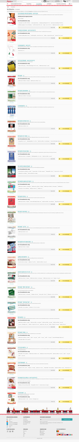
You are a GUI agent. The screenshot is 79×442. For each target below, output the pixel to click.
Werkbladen (49, 3)
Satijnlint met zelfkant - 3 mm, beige (47, 322)
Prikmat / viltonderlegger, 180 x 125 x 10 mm (32, 65)
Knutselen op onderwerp (61, 3)
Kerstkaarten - (21, 317)
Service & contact (57, 1)
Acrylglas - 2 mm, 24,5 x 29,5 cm (47, 24)
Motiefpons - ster (40, 188)
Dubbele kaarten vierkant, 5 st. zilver (23, 398)
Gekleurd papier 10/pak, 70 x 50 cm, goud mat (24, 339)
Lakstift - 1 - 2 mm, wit (41, 337)
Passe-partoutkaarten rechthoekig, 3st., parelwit (24, 171)
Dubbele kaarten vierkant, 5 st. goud (44, 65)
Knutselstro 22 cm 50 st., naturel (22, 367)
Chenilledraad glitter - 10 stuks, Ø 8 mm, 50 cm (37, 35)
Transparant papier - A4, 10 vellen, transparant (38, 171)
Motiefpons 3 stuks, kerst (33, 188)
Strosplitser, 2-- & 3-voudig (31, 367)
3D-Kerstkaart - (21, 393)
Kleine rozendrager (20, 18)
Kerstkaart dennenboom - (23, 91)
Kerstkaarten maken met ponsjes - (25, 181)
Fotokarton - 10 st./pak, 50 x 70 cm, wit (34, 324)
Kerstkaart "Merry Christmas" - (24, 287)
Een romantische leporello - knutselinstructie (27, 377)
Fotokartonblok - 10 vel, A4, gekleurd (23, 307)
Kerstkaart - (20, 75)
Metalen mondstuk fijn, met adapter (33, 173)
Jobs (23, 432)
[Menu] (7, 4)
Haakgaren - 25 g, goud (57, 278)
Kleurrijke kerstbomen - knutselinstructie (27, 30)
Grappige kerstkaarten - (23, 257)
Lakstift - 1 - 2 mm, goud (48, 337)
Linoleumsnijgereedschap (34, 22)
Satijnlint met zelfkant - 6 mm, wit (47, 156)
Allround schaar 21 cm (21, 50)
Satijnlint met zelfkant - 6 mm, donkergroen (44, 141)
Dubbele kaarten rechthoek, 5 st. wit (35, 80)
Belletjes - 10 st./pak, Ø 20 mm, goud (49, 35)
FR (71, 3)
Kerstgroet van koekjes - (23, 211)
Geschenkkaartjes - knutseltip (24, 45)
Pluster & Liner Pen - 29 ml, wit (58, 171)
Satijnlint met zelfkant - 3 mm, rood (58, 322)
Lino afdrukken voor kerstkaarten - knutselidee (28, 13)
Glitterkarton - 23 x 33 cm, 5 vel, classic (53, 294)
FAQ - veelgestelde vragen (26, 422)
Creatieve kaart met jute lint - (24, 272)
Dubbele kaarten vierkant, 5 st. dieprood (23, 201)
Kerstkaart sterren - (22, 332)
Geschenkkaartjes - (22, 106)
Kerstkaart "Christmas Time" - (24, 302)
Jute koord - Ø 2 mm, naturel (59, 35)
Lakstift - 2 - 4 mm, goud (34, 337)
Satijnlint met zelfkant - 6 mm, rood (41, 261)
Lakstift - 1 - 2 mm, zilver (21, 355)
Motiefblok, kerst (60, 186)
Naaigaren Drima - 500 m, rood (44, 324)
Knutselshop (29, 3)
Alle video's (42, 432)
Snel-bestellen (57, 0)
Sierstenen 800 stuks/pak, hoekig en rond (56, 141)
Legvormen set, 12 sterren (39, 367)
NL (69, 3)
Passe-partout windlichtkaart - (24, 166)
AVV (23, 434)
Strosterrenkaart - (22, 362)
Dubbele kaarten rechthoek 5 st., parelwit (23, 322)
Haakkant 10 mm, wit (63, 324)
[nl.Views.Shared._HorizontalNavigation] (8, 7)
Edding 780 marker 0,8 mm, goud (59, 201)
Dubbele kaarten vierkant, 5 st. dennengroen (36, 278)
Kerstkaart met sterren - (23, 136)
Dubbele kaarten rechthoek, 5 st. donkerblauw (24, 186)
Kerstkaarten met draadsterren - (25, 242)
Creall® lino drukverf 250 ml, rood (37, 24)
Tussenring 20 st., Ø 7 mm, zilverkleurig (23, 188)
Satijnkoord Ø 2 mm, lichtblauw (22, 173)
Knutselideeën (39, 3)
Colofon (24, 433)
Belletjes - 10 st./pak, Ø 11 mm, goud (54, 324)
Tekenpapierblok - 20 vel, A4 (22, 141)
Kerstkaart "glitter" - (22, 226)
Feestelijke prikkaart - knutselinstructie (26, 60)
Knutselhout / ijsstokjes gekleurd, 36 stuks (24, 35)
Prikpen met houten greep (21, 65)
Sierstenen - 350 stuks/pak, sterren (22, 324)
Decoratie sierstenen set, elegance (23, 261)
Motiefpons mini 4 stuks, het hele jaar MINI (46, 353)
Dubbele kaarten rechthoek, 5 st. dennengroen (24, 95)
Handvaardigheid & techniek (16, 3)
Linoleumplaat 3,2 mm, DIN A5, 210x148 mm (24, 22)
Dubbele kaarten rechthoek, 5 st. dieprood (24, 80)
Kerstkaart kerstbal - (22, 196)
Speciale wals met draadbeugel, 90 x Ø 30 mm (57, 22)
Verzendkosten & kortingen (27, 421)
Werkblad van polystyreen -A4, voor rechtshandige (25, 24)
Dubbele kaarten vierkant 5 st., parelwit (57, 24)
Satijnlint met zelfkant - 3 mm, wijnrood (36, 322)
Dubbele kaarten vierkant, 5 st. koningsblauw (24, 156)
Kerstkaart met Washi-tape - (24, 121)
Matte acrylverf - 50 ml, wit (42, 294)
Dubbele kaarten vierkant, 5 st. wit (23, 231)
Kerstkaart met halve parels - (24, 151)
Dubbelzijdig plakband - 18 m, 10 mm (32, 141)
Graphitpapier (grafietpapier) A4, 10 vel (44, 22)
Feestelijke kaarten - (22, 347)
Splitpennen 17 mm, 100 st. (32, 261)
